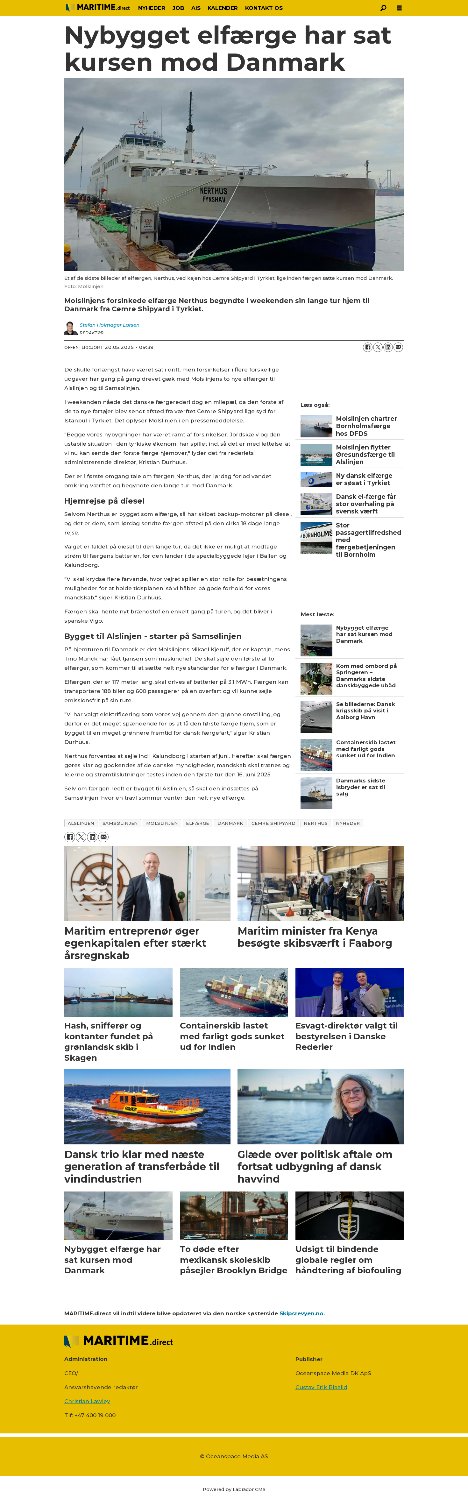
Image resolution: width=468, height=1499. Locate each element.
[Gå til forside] (98, 8)
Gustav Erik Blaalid (321, 1387)
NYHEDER (151, 8)
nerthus (316, 823)
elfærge (197, 823)
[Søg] (383, 8)
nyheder (348, 823)
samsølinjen (120, 823)
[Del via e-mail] (398, 347)
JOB (178, 8)
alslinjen (81, 823)
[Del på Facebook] (367, 347)
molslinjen (162, 823)
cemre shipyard (274, 823)
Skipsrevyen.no (301, 1313)
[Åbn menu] (399, 8)
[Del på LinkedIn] (388, 347)
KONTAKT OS (264, 8)
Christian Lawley (87, 1401)
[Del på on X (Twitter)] (378, 347)
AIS (196, 8)
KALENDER (223, 8)
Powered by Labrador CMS (234, 1489)
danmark (230, 823)
